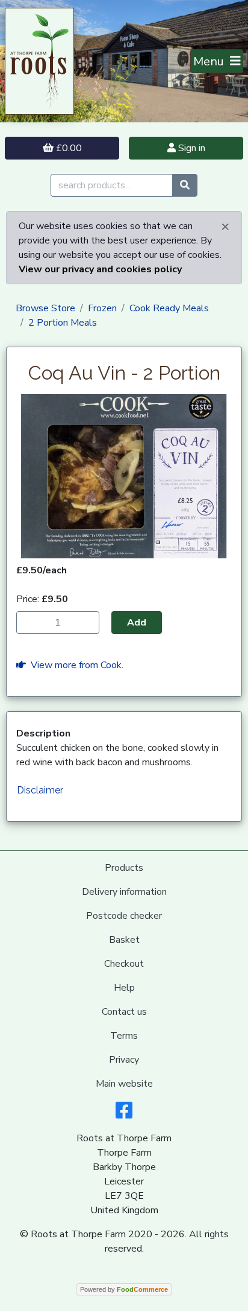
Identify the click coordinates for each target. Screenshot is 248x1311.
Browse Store (45, 308)
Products (124, 867)
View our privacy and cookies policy (100, 269)
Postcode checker (124, 915)
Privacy (124, 1059)
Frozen (102, 308)
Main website (124, 1083)
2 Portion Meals (62, 322)
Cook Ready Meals (169, 308)
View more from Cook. (74, 665)
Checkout (124, 963)
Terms (124, 1035)
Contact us (124, 1011)
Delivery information (124, 891)
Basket (124, 939)
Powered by (124, 1289)
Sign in (190, 148)
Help (124, 987)
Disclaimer (40, 790)
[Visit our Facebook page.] (124, 1114)
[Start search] (184, 185)
